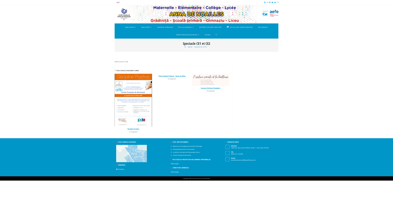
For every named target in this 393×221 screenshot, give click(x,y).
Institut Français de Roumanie (182, 155)
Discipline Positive (133, 129)
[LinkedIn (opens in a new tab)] (270, 2)
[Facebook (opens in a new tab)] (264, 2)
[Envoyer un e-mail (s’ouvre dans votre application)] (277, 2)
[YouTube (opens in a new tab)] (272, 2)
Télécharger (175, 164)
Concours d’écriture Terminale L (210, 88)
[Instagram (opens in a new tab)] (267, 2)
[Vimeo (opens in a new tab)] (275, 2)
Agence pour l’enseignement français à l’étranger (187, 146)
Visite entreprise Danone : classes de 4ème (172, 76)
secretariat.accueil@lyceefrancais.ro (243, 160)
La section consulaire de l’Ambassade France (186, 152)
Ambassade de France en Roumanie (183, 149)
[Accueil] (185, 47)
